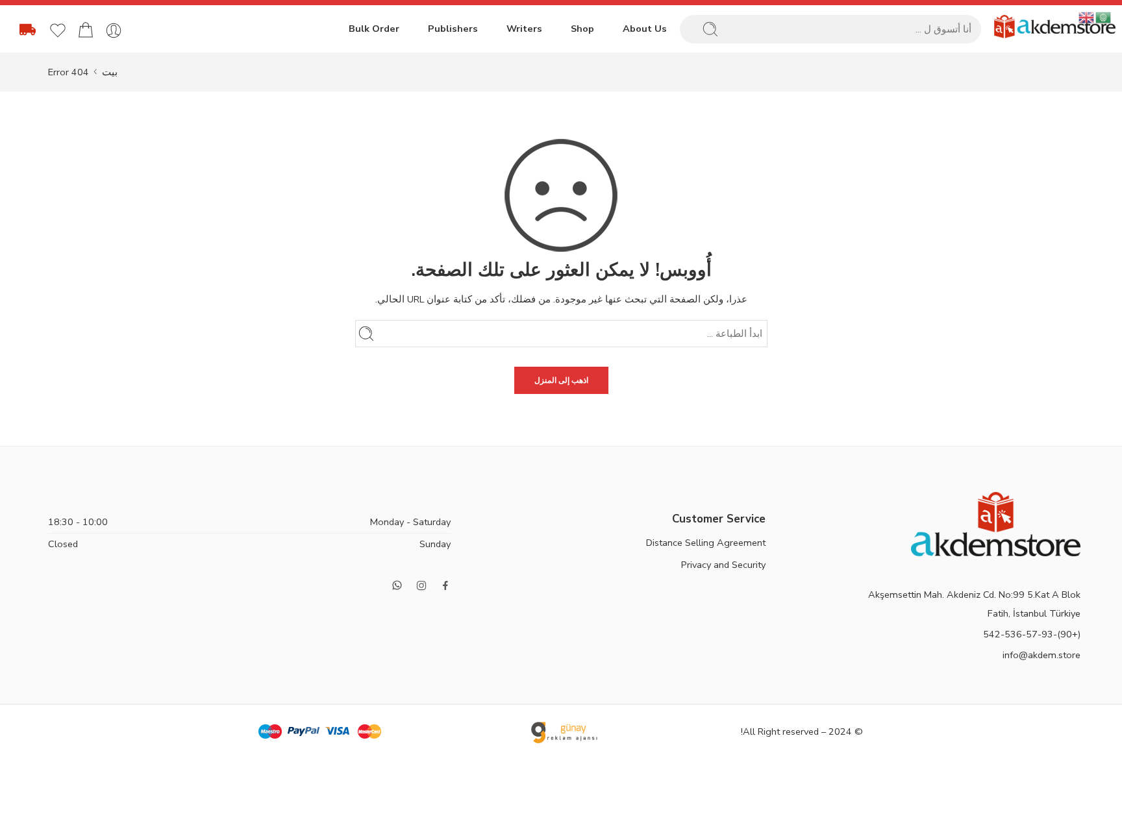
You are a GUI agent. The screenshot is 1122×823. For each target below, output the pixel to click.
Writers (524, 28)
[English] (1086, 16)
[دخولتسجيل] (114, 30)
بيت (110, 72)
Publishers (453, 28)
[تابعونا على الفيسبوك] (445, 585)
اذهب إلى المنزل (561, 380)
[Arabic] (1103, 16)
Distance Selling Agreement (706, 542)
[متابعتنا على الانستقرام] (421, 585)
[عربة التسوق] (86, 30)
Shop (582, 28)
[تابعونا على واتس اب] (397, 585)
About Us (645, 28)
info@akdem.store (1041, 654)
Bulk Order (374, 28)
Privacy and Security (723, 564)
